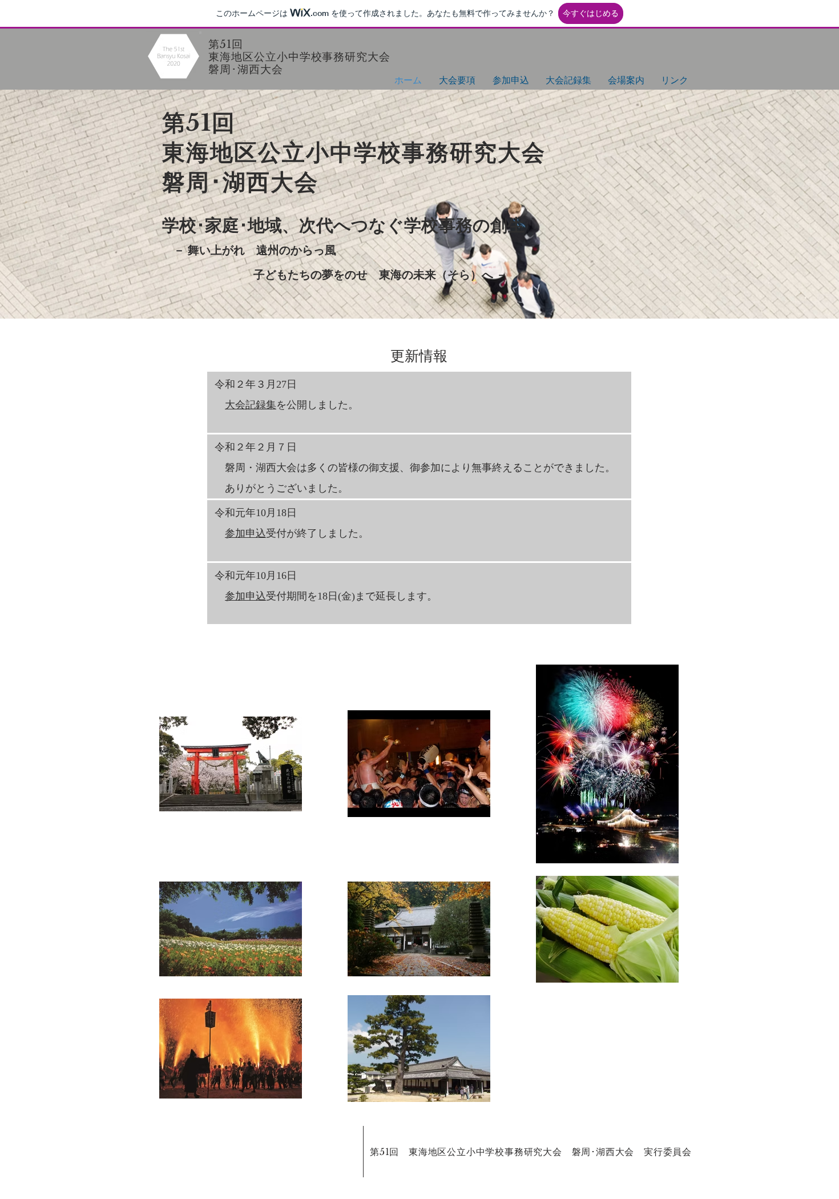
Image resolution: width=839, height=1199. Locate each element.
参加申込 (245, 533)
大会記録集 (250, 405)
